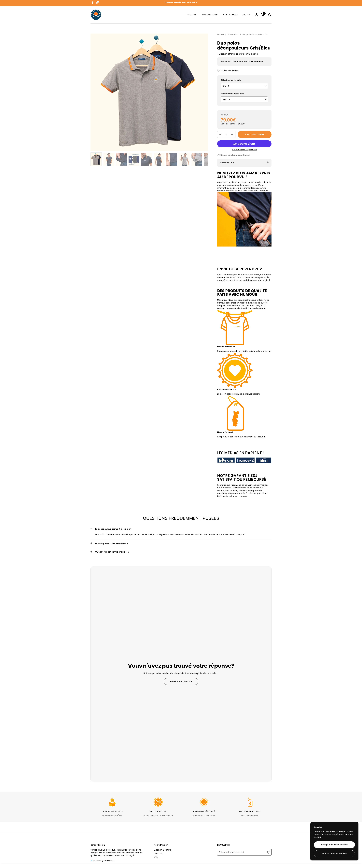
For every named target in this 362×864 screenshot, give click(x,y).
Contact (158, 853)
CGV (156, 856)
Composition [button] (227, 162)
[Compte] (256, 15)
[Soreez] (95, 14)
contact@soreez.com (104, 860)
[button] (270, 15)
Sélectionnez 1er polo (231, 80)
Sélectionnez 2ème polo (232, 93)
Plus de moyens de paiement (244, 150)
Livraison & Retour (162, 849)
